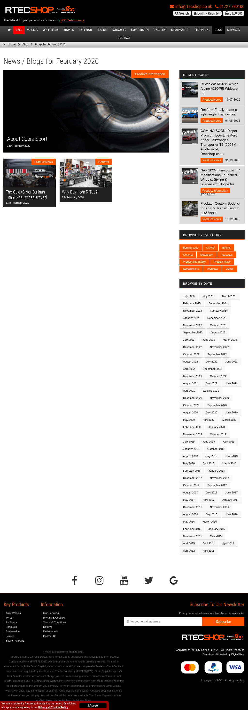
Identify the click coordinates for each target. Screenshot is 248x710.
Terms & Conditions (54, 622)
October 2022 (191, 354)
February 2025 (192, 303)
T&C (219, 680)
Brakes (68, 30)
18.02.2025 (220, 211)
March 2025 (229, 296)
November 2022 (219, 347)
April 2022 (189, 368)
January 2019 (191, 448)
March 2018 (229, 463)
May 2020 (189, 419)
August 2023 (217, 332)
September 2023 (192, 332)
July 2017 (211, 492)
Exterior (85, 30)
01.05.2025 (220, 115)
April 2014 (208, 543)
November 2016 (219, 507)
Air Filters (51, 30)
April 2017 (208, 499)
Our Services (51, 613)
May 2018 (189, 463)
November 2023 (192, 325)
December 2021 (212, 368)
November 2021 (192, 376)
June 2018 (231, 456)
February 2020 (192, 427)
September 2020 (217, 405)
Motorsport (206, 254)
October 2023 (218, 325)
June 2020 (231, 412)
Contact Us (49, 636)
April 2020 (208, 419)
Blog (218, 30)
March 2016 (210, 521)
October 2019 (218, 434)
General (188, 254)
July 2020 (211, 412)
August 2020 (190, 412)
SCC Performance (72, 20)
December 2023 (216, 317)
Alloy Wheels (13, 613)
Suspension (140, 30)
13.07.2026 (220, 91)
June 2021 (231, 383)
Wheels (32, 30)
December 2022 (192, 347)
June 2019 (208, 441)
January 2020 (217, 427)
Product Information (194, 261)
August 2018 (190, 456)
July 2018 (211, 456)
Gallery (160, 30)
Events (226, 247)
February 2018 (192, 470)
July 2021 (211, 383)
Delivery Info (50, 631)
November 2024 (192, 310)
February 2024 (218, 310)
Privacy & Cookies (54, 617)
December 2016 (192, 507)
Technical (202, 30)
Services (233, 30)
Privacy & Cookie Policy (53, 707)
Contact (124, 38)
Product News (222, 261)
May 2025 (208, 296)
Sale (19, 30)
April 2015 (189, 543)
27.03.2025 (220, 182)
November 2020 (219, 397)
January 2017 (230, 499)
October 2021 (218, 376)
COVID (210, 247)
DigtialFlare (237, 654)
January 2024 (191, 317)
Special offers (191, 268)
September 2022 (217, 354)
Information (179, 30)
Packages (227, 254)
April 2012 (189, 550)
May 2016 (189, 521)
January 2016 (217, 528)
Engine (102, 30)
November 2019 (192, 434)
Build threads (190, 247)
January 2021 (211, 390)
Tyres (9, 617)
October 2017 (191, 485)
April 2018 (208, 463)
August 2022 (190, 361)
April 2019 (228, 441)
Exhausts (119, 30)
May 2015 (216, 536)
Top (241, 680)
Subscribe (223, 621)
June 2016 (231, 514)
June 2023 (208, 339)
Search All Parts (15, 640)
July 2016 (211, 514)
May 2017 (189, 499)
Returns (48, 626)
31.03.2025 (220, 145)
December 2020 (192, 397)
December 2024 (218, 303)
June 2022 (231, 361)
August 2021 (190, 383)
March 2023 (230, 339)
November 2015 (192, 536)
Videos (230, 268)
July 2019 (188, 441)
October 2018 (215, 448)
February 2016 (192, 528)
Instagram (207, 680)
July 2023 (188, 339)
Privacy (229, 680)
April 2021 (189, 390)
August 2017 (190, 492)
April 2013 (228, 543)
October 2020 (191, 405)
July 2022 (211, 361)
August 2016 (190, 514)
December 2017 (192, 477)
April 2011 (208, 550)
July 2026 (188, 296)
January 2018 (217, 470)
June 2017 (231, 492)
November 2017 (219, 477)
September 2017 (217, 485)
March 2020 (229, 419)
